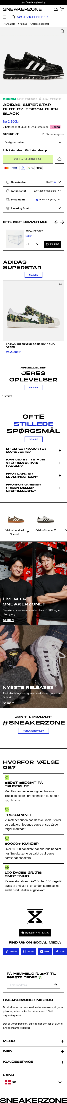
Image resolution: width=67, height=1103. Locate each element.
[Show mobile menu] (4, 17)
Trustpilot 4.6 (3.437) (37, 932)
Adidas (23, 24)
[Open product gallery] (33, 60)
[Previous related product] (56, 222)
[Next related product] (62, 222)
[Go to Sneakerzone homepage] (21, 9)
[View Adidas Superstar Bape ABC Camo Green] (33, 311)
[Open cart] (62, 9)
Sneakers (10, 24)
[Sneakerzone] (35, 916)
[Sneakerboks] (15, 239)
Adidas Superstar (40, 24)
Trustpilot (6, 396)
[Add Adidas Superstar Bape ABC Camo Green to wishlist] (61, 284)
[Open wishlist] (56, 9)
